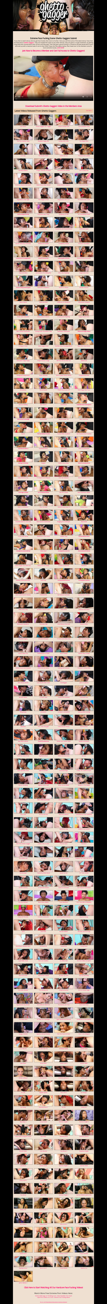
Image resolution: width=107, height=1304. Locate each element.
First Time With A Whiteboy (84, 902)
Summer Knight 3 (63, 1165)
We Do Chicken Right (84, 990)
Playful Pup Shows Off (64, 390)
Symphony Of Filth (64, 214)
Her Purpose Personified (84, 887)
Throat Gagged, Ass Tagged (43, 126)
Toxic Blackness (63, 902)
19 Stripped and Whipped (43, 478)
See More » (89, 110)
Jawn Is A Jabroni (83, 682)
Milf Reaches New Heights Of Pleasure (83, 331)
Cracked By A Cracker (84, 595)
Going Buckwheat (63, 990)
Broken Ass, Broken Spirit (64, 741)
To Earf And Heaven (43, 887)
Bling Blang (23, 712)
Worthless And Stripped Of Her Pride (23, 214)
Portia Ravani (63, 1268)
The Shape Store (83, 141)
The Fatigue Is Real (43, 199)
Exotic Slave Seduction (23, 317)
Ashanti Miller (84, 1063)
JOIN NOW (60, 48)
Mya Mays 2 (23, 1122)
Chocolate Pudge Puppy (23, 360)
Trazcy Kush (43, 1180)
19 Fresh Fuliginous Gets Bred (23, 492)
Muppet (43, 463)
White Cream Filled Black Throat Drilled (43, 434)
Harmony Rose (64, 1136)
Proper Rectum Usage (43, 360)
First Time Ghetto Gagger (23, 843)
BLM (23, 931)
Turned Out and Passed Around (63, 229)
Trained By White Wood (43, 873)
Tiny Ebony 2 (63, 1180)
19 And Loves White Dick (63, 639)
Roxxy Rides (43, 1063)
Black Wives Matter (43, 902)
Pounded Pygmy (23, 639)
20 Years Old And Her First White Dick (84, 551)
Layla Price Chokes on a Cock (45, 1297)
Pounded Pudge (23, 829)
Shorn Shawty (63, 653)
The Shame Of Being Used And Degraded (23, 287)
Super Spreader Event (23, 770)
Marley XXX (43, 1239)
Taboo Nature (23, 302)
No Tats (43, 858)
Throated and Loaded (84, 155)
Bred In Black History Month (63, 375)
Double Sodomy (23, 887)
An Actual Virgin (63, 770)
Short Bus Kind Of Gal (23, 756)
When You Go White (63, 785)
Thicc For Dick (43, 507)
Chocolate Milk (43, 624)
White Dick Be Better (43, 668)
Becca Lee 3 (43, 1268)
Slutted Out (84, 360)
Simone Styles (23, 1151)
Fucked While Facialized (63, 434)
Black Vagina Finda (43, 346)
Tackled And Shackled (63, 697)
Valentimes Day (63, 829)
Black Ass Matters (64, 814)
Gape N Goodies (43, 770)
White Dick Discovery (63, 756)
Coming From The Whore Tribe (43, 331)
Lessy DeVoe (43, 1122)
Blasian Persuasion (84, 741)
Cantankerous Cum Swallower (84, 814)
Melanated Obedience (23, 624)
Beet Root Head (83, 1005)
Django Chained (23, 1034)
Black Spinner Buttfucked (43, 521)
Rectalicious (23, 390)
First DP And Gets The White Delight (23, 419)
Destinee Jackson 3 (63, 1078)
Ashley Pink (23, 1209)
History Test (43, 829)
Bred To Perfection (23, 507)
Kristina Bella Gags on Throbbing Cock (45, 1296)
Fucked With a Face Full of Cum (23, 448)
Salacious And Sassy (83, 609)
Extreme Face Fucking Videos (62, 1297)
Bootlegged (63, 682)
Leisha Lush (84, 1078)
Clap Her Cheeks (63, 492)
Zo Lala (23, 1092)
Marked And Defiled (43, 243)
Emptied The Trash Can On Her (83, 858)
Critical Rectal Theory (63, 726)
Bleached (23, 726)
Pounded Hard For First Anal (23, 521)
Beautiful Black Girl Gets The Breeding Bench (84, 404)
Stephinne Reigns (84, 1151)
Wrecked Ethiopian (43, 639)
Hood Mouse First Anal (63, 624)
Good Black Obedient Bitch (23, 946)
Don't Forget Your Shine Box (23, 565)
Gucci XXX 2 (64, 1092)
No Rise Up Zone (63, 975)
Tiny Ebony (23, 1195)
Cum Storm (23, 126)
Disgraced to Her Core (64, 199)
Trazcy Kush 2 (23, 1180)
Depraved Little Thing (43, 214)
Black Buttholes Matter (84, 492)
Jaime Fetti (43, 1195)
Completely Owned (64, 243)
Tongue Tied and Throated (43, 170)
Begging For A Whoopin (63, 521)
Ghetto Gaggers (29, 43)
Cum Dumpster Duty (84, 126)
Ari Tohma (43, 1253)
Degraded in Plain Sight (23, 199)
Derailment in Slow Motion (84, 1019)
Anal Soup (43, 580)
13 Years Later (43, 697)
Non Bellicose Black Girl (43, 1005)
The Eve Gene (63, 843)
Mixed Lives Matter (63, 800)
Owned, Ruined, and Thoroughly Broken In (23, 258)
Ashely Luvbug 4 (23, 1078)
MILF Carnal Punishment (23, 331)
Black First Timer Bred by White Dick (84, 463)
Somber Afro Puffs (64, 141)
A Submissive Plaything (63, 317)
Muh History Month (23, 682)
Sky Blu (64, 1107)
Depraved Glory (23, 273)
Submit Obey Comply (84, 653)
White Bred (43, 551)
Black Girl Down (23, 975)
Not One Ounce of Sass (63, 1034)
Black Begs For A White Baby (23, 463)
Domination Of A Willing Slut (43, 273)
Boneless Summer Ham (43, 609)
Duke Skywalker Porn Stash (64, 1296)
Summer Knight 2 (63, 1195)
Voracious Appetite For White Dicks (63, 258)
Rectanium (43, 712)
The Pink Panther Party (23, 141)
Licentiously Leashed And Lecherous (64, 580)
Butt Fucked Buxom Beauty (23, 595)
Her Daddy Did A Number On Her (63, 551)
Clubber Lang (63, 536)
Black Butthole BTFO (84, 478)
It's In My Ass (23, 1048)
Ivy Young (23, 1107)
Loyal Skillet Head (23, 961)
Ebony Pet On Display (43, 565)
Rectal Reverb (43, 390)
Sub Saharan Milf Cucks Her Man (83, 536)
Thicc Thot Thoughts (43, 726)
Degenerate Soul (83, 273)
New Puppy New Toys (84, 390)
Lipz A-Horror (84, 1239)
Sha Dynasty (43, 1078)
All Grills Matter (23, 697)
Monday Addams (23, 170)
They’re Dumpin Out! (63, 126)
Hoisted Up (64, 946)
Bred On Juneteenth (84, 448)
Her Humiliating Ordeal (84, 214)
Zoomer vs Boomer (63, 565)
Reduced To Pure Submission (43, 258)
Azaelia (84, 1180)
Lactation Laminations (64, 712)
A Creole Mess (43, 229)
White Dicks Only (23, 609)
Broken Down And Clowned (23, 668)
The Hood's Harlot (43, 155)
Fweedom (84, 843)
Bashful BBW (43, 419)
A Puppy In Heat (23, 346)
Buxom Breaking (23, 785)
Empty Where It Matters (63, 185)
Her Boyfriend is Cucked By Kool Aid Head (23, 551)
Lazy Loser (23, 814)
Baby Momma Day (23, 478)
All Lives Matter (63, 931)
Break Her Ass (63, 873)
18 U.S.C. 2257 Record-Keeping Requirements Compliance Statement (53, 1302)
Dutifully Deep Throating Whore (63, 346)
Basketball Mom (43, 448)
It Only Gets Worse (23, 536)
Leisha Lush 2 (63, 1063)
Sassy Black (63, 448)
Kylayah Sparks (43, 1092)
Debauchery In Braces (43, 317)
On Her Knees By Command (23, 243)
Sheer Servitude (43, 375)
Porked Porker (84, 624)
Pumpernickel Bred (84, 375)
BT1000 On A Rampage (43, 1019)
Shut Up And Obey (84, 975)
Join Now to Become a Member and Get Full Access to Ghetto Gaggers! (53, 50)
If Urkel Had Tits (43, 1048)
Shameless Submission (63, 331)
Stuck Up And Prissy (63, 858)
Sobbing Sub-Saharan (63, 668)
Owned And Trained (43, 975)
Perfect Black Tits (23, 653)
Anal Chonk (64, 609)
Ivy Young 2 (84, 1092)
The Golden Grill (23, 858)
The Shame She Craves (84, 199)
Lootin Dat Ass (64, 155)
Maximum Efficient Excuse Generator (43, 800)
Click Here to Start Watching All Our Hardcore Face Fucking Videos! (53, 1287)
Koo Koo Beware (23, 902)
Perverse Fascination (84, 243)
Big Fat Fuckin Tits (64, 419)
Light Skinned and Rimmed (63, 1019)
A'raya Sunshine (84, 1253)
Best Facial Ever (84, 419)
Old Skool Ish (43, 946)
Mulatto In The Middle (84, 785)
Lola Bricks (23, 1165)
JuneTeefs (43, 931)
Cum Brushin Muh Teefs (43, 682)
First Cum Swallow (43, 961)
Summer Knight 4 (84, 1122)
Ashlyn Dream (43, 1224)
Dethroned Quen (83, 229)
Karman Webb (84, 1165)
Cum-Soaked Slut (84, 170)
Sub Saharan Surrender (63, 595)
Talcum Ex (84, 800)
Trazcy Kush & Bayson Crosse (23, 1136)
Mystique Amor (23, 1268)
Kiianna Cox (84, 1268)
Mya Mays (43, 1136)
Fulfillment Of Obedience (63, 302)
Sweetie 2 (84, 1209)
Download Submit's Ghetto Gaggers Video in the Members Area (53, 106)
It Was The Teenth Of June (84, 770)
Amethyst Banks (63, 1048)
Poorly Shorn (83, 946)
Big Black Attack (43, 756)
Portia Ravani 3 (43, 1209)
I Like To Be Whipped (84, 1034)
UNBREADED (43, 595)
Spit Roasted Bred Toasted (84, 434)
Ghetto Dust (23, 800)
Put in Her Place (84, 185)
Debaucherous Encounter (84, 258)
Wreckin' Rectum (83, 287)
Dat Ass (84, 756)
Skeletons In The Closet (43, 536)
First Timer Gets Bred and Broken (43, 492)
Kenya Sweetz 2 (63, 1239)
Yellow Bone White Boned (43, 185)
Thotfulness (63, 404)
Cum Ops (23, 155)
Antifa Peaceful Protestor (63, 917)
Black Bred (84, 521)
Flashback (84, 565)
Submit (23, 434)
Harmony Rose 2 (43, 1107)
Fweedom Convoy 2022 (83, 668)
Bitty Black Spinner (23, 741)
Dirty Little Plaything (63, 273)
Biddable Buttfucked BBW (23, 580)
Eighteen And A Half (43, 785)
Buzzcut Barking (23, 404)
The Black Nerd (23, 1019)
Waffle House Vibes (63, 463)
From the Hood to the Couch (23, 185)
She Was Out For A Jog (84, 931)
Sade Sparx (23, 1063)
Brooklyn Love (23, 1239)
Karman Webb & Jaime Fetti (83, 1195)
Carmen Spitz (84, 1048)
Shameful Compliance (43, 287)
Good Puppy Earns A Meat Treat (83, 580)
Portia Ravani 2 (64, 1209)
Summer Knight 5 (63, 1122)
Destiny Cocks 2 (63, 1253)
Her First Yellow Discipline (84, 961)
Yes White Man (64, 961)
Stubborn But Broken (84, 829)
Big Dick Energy (84, 917)
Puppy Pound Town (84, 317)
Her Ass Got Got (43, 814)
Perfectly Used (23, 229)
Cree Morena (43, 1151)
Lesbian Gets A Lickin (43, 843)
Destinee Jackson (84, 1136)
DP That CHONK (83, 873)
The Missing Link (43, 990)
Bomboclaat (23, 873)
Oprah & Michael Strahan (43, 1034)
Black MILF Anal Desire (84, 346)
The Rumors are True (63, 1005)
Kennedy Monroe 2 (84, 1224)
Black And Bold (43, 302)
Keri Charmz (23, 1224)
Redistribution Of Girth (43, 653)
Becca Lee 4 (63, 1224)
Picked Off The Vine (23, 917)
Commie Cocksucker (43, 917)
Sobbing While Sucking (84, 712)
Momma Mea (84, 726)
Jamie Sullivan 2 (23, 1283)
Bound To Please (63, 287)
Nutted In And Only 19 (64, 507)
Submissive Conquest (84, 302)
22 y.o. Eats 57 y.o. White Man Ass (43, 741)
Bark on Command (64, 887)
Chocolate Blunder (23, 990)
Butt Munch (43, 404)
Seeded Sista (83, 507)
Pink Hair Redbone (64, 478)
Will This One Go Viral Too (64, 360)
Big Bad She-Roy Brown (23, 1005)
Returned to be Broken (63, 170)
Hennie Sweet (43, 1165)
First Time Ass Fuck (84, 639)
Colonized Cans (84, 697)
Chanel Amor (23, 1253)
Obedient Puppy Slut (43, 141)
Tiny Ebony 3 (63, 1151)
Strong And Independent (23, 375)
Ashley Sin (84, 1107)
